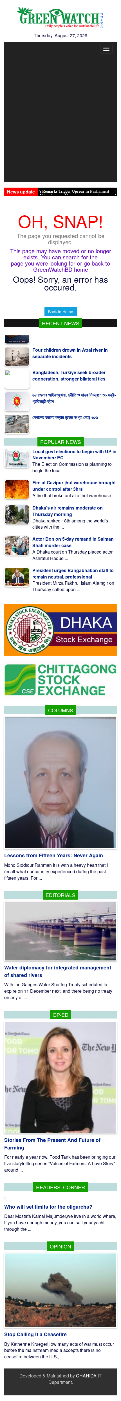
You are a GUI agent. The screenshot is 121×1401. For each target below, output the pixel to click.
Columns (60, 710)
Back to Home (60, 311)
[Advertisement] (60, 119)
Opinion (60, 1246)
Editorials (60, 894)
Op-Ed (60, 1014)
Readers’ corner (60, 1187)
